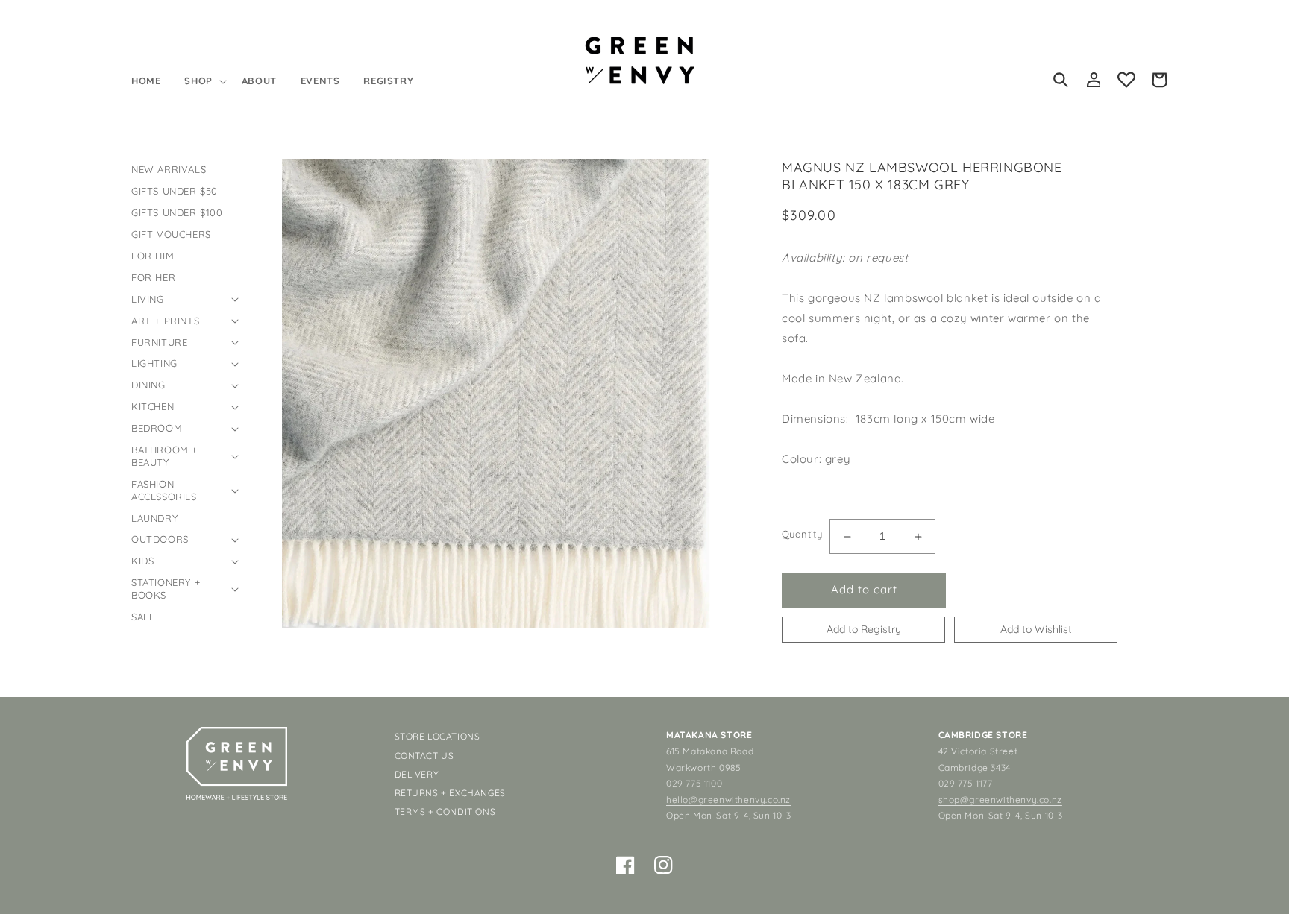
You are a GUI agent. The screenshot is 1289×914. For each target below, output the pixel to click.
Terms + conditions (445, 811)
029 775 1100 (694, 783)
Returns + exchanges (450, 792)
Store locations (437, 736)
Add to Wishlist (1036, 629)
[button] (203, 81)
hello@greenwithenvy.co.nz (728, 799)
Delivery (417, 774)
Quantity (802, 534)
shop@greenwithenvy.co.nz (1000, 799)
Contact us (424, 755)
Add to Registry (864, 629)
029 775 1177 (965, 783)
